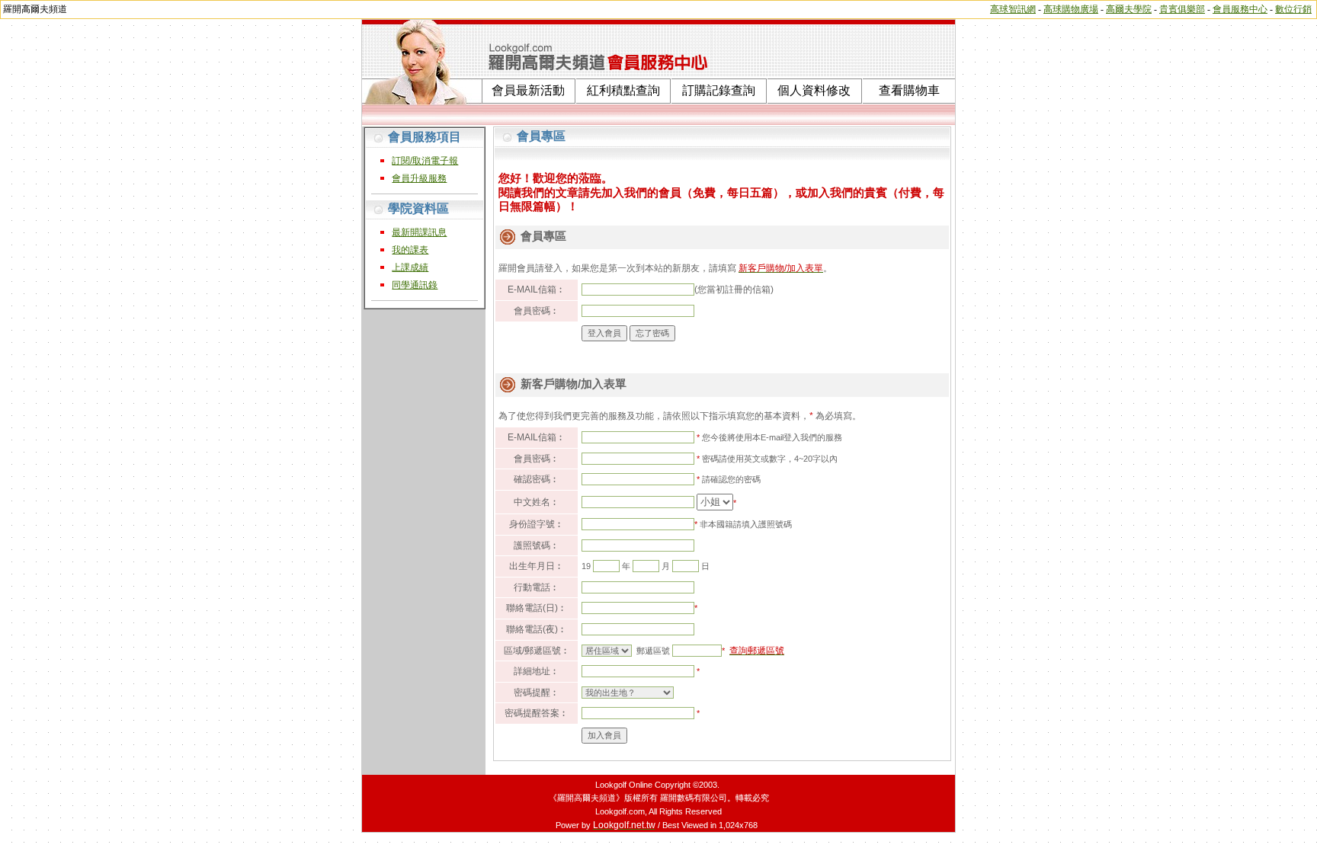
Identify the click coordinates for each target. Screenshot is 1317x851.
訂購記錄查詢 (718, 90)
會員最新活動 (528, 90)
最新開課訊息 (419, 232)
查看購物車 (909, 90)
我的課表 (410, 250)
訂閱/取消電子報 (425, 160)
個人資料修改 (814, 90)
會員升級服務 (419, 178)
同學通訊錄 (414, 285)
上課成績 (410, 267)
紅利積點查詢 (623, 90)
